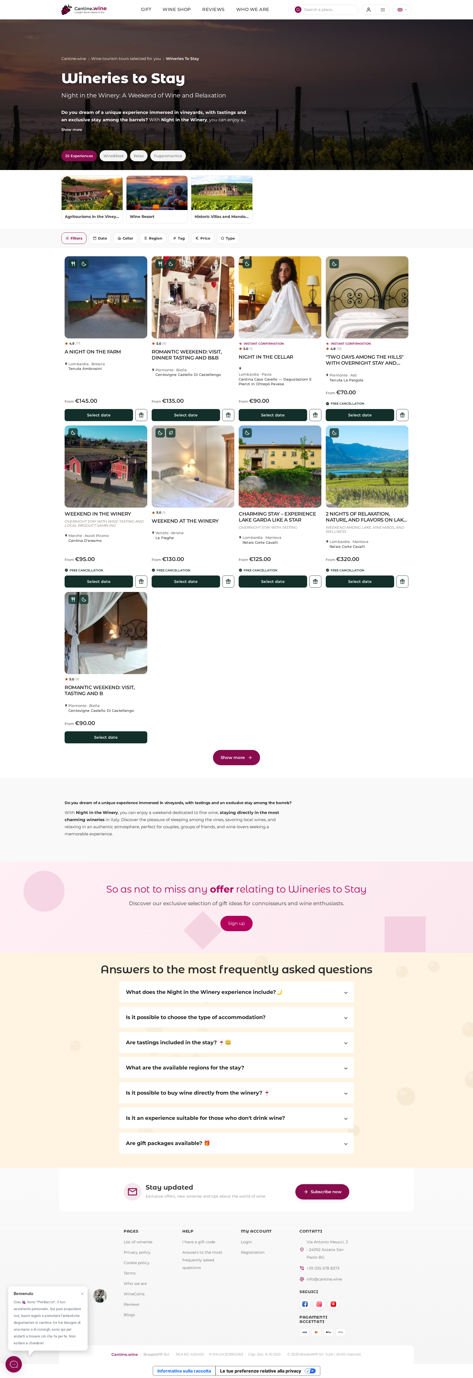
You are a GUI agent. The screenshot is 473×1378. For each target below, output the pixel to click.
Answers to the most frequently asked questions (202, 1260)
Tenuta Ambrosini (85, 369)
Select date (99, 415)
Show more (71, 130)
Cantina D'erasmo (85, 541)
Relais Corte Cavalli (260, 542)
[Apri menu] (375, 10)
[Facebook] (304, 1304)
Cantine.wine (73, 58)
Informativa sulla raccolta (184, 1371)
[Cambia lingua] (402, 10)
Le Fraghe (164, 538)
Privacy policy (137, 1252)
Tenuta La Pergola (346, 380)
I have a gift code (198, 1241)
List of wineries (138, 1241)
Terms (129, 1273)
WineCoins (134, 1293)
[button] (106, 297)
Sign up (236, 923)
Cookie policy (136, 1262)
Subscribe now (322, 1192)
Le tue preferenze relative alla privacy (260, 1371)
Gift (146, 9)
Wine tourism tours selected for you (126, 58)
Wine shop (177, 9)
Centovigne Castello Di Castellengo (188, 375)
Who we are (252, 9)
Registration (252, 1252)
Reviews (213, 9)
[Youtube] (333, 1304)
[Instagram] (319, 1304)
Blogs (129, 1314)
